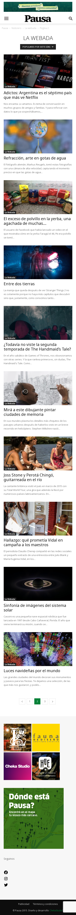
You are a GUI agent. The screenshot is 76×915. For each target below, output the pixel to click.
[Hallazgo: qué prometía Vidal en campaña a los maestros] (38, 519)
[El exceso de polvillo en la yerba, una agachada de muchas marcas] (38, 197)
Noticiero (16, 28)
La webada (30, 28)
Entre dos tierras (19, 283)
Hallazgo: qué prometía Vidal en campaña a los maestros (33, 542)
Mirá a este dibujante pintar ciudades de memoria (30, 412)
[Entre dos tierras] (38, 262)
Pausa (5, 28)
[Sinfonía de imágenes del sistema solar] (38, 584)
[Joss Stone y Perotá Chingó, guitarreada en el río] (38, 453)
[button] (71, 19)
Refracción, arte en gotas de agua (35, 158)
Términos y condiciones (45, 904)
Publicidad (23, 904)
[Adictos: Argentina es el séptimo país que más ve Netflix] (38, 71)
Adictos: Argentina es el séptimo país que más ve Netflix (38, 95)
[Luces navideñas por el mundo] (38, 649)
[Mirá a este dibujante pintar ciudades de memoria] (38, 388)
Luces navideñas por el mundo (32, 670)
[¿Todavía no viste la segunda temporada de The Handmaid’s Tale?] (38, 323)
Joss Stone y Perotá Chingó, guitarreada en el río (29, 477)
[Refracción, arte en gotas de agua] (38, 136)
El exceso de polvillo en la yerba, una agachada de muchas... (37, 221)
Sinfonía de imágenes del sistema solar (35, 608)
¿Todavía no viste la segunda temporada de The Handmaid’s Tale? (37, 347)
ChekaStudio (56, 910)
